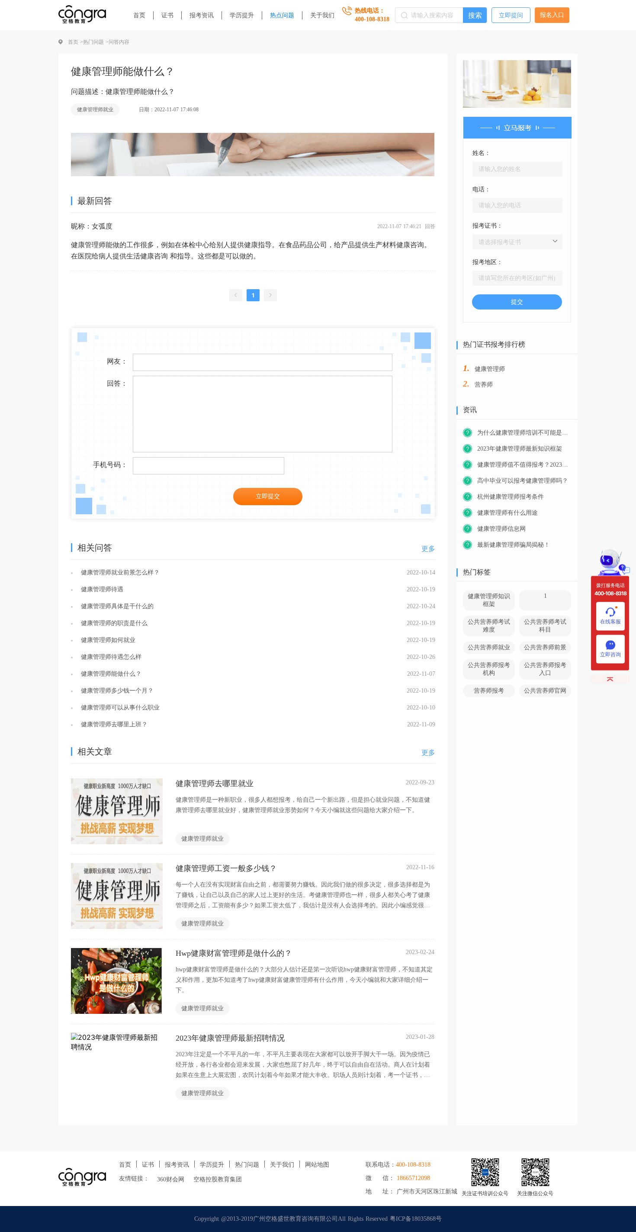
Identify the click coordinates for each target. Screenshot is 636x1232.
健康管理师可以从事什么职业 (119, 707)
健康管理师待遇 (101, 589)
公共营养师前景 (545, 647)
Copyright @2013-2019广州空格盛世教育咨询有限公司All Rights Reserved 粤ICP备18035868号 (318, 1219)
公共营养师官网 (545, 690)
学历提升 (242, 15)
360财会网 (170, 1179)
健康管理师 (490, 369)
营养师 (484, 384)
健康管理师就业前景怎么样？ (119, 572)
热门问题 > (96, 42)
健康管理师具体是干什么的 (116, 606)
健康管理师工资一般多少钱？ (226, 868)
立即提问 (511, 15)
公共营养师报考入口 (545, 669)
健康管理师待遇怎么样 (110, 657)
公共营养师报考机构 (489, 669)
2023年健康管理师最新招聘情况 (230, 1038)
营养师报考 (489, 690)
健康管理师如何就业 (107, 640)
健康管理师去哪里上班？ (113, 724)
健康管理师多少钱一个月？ (116, 690)
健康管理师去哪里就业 (215, 783)
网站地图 (317, 1164)
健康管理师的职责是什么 (113, 623)
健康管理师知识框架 (489, 600)
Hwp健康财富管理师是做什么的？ (234, 953)
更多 (428, 548)
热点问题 (282, 15)
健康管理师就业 (95, 109)
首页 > (75, 42)
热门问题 (247, 1164)
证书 (167, 15)
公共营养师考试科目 (545, 626)
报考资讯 (202, 15)
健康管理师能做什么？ (110, 674)
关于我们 (322, 15)
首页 (139, 15)
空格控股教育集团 (217, 1179)
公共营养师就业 (489, 647)
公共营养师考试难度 (489, 626)
